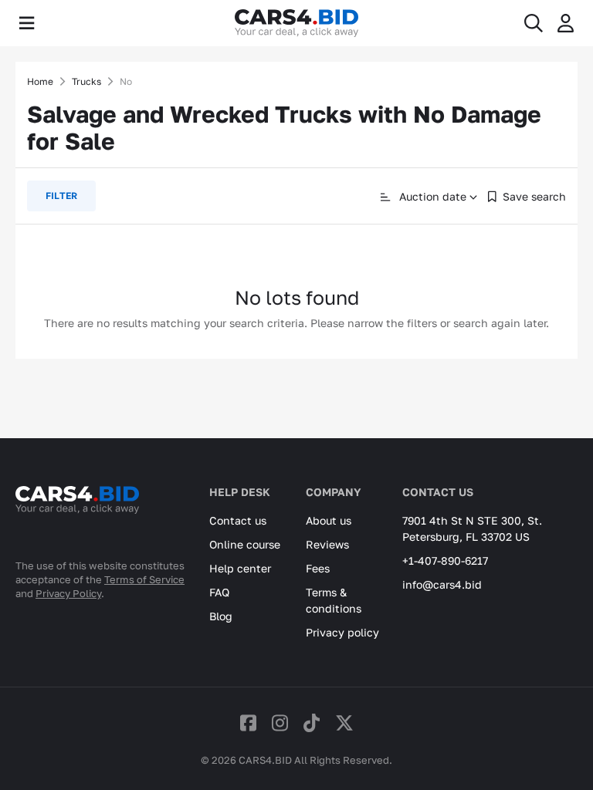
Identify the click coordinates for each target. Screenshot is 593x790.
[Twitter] (344, 722)
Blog (220, 616)
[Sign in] (566, 23)
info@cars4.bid (442, 584)
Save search (534, 196)
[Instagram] (280, 722)
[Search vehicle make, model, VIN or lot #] (533, 23)
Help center (240, 568)
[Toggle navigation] (26, 23)
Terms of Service (144, 579)
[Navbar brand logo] (296, 23)
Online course (244, 544)
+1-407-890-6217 (445, 560)
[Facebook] (248, 722)
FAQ (219, 592)
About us (328, 520)
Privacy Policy (68, 593)
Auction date (431, 196)
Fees (318, 568)
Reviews (327, 544)
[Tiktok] (311, 722)
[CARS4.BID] (77, 520)
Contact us (237, 520)
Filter (61, 195)
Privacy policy (342, 632)
